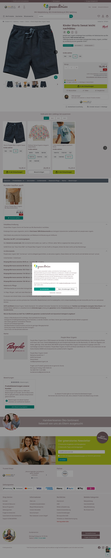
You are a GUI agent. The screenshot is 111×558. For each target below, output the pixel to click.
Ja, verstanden (44, 289)
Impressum (58, 292)
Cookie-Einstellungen (65, 283)
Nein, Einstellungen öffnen (66, 289)
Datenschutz (52, 292)
